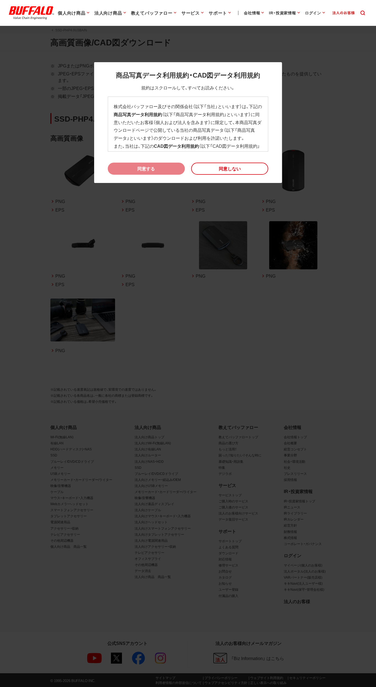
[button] (229, 169)
